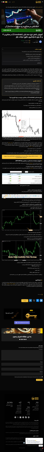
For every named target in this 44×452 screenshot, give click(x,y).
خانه (42, 7)
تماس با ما (28, 414)
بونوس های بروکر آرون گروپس (9, 406)
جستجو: (23, 171)
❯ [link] (15, 185)
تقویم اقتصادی (19, 408)
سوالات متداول (27, 410)
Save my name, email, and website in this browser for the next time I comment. (28, 377)
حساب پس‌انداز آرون (10, 403)
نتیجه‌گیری (39, 63)
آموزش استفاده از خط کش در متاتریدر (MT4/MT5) (33, 54)
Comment (41, 349)
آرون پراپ (37, 405)
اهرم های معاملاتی (35, 409)
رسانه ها (28, 413)
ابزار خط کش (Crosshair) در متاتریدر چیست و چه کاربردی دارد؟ (31, 51)
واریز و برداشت (36, 408)
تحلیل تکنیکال (37, 7)
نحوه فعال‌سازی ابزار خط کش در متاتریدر (34, 58)
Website (41, 371)
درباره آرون (28, 411)
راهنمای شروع (19, 405)
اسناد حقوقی (28, 408)
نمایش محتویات (31, 171)
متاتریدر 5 (36, 403)
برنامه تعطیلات (19, 409)
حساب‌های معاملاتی (35, 406)
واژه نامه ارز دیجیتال (18, 412)
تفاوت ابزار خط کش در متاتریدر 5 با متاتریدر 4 (33, 56)
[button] (21, 174)
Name (41, 362)
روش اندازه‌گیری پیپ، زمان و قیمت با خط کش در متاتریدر (31, 60)
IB (29, 403)
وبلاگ (20, 403)
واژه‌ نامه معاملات (18, 411)
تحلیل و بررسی (19, 406)
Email (41, 366)
